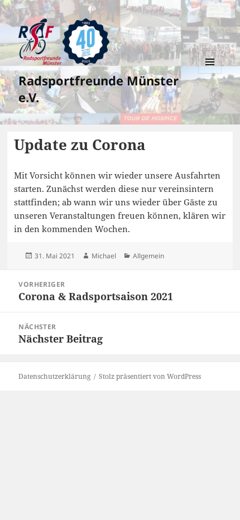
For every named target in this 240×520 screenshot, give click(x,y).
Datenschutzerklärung (54, 376)
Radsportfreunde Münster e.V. (98, 88)
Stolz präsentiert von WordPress (150, 376)
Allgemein (148, 256)
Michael (104, 256)
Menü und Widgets (210, 73)
